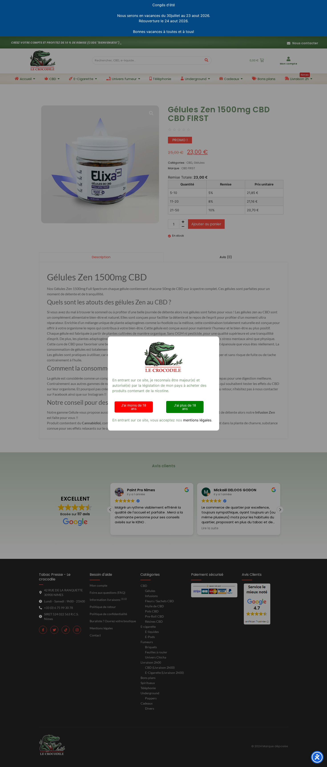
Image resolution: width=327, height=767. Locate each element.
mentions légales (197, 420)
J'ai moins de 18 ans (133, 407)
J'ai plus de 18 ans (185, 407)
